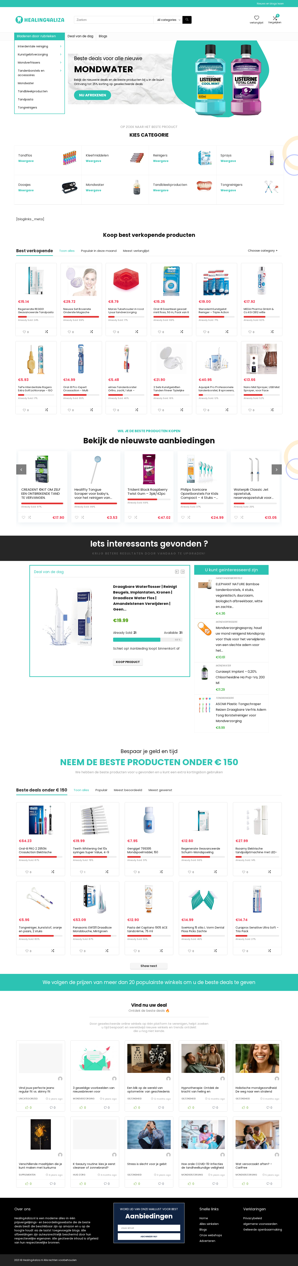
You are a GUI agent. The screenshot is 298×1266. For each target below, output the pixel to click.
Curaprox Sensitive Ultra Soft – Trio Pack (257, 929)
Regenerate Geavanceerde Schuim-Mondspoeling (200, 850)
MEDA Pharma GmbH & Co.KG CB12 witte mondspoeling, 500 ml (259, 312)
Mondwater (26, 83)
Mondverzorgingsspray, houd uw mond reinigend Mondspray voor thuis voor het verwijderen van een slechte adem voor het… (240, 639)
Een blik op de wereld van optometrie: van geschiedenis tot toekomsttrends (148, 1091)
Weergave (26, 161)
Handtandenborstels (229, 578)
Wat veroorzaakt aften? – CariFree (254, 1166)
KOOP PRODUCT (153, 666)
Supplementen (27, 1174)
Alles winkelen (209, 1224)
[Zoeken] (187, 20)
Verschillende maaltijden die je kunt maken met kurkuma (40, 1166)
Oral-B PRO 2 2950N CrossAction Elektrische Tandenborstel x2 (35, 852)
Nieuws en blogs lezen (270, 3)
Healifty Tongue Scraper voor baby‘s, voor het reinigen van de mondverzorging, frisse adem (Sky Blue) (47, 497)
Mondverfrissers (29, 63)
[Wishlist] (256, 18)
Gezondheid (134, 1098)
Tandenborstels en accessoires (31, 73)
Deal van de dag (80, 36)
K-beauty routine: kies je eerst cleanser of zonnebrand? (94, 1166)
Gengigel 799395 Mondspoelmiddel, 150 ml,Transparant (142, 852)
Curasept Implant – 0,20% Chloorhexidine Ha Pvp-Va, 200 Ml (240, 677)
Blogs (103, 36)
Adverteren (207, 1241)
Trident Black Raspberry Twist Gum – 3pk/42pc (101, 491)
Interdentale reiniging (33, 46)
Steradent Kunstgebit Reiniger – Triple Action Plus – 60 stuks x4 (214, 312)
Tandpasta (25, 99)
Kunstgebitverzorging (33, 54)
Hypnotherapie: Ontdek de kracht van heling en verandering (200, 1091)
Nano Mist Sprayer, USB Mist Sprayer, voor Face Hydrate (262, 390)
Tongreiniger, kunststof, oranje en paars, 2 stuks (40, 929)
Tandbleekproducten (33, 91)
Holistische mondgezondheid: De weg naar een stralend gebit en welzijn (256, 1091)
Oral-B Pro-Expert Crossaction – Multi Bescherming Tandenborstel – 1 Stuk (78, 392)
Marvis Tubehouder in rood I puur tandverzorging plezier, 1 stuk (126, 312)
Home (203, 1218)
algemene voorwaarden (260, 1224)
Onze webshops (210, 1235)
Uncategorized (28, 1098)
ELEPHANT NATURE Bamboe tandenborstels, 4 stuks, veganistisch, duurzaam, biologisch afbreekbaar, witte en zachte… (239, 595)
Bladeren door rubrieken (36, 36)
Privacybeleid (252, 1218)
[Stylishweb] (60, 1079)
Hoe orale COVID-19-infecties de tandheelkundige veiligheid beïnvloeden (202, 1167)
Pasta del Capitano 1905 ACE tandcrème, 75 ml (147, 929)
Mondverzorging (83, 1098)
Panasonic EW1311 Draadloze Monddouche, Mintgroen (92, 929)
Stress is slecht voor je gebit (147, 1164)
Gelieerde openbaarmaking (262, 1230)
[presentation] (21, 469)
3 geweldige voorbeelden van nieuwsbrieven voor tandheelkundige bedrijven (94, 1091)
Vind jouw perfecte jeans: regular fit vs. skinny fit (37, 1090)
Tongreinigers (27, 107)
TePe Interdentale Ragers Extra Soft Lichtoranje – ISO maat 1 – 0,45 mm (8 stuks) (35, 390)
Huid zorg (79, 1174)
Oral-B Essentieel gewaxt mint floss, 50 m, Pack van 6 (171, 310)
